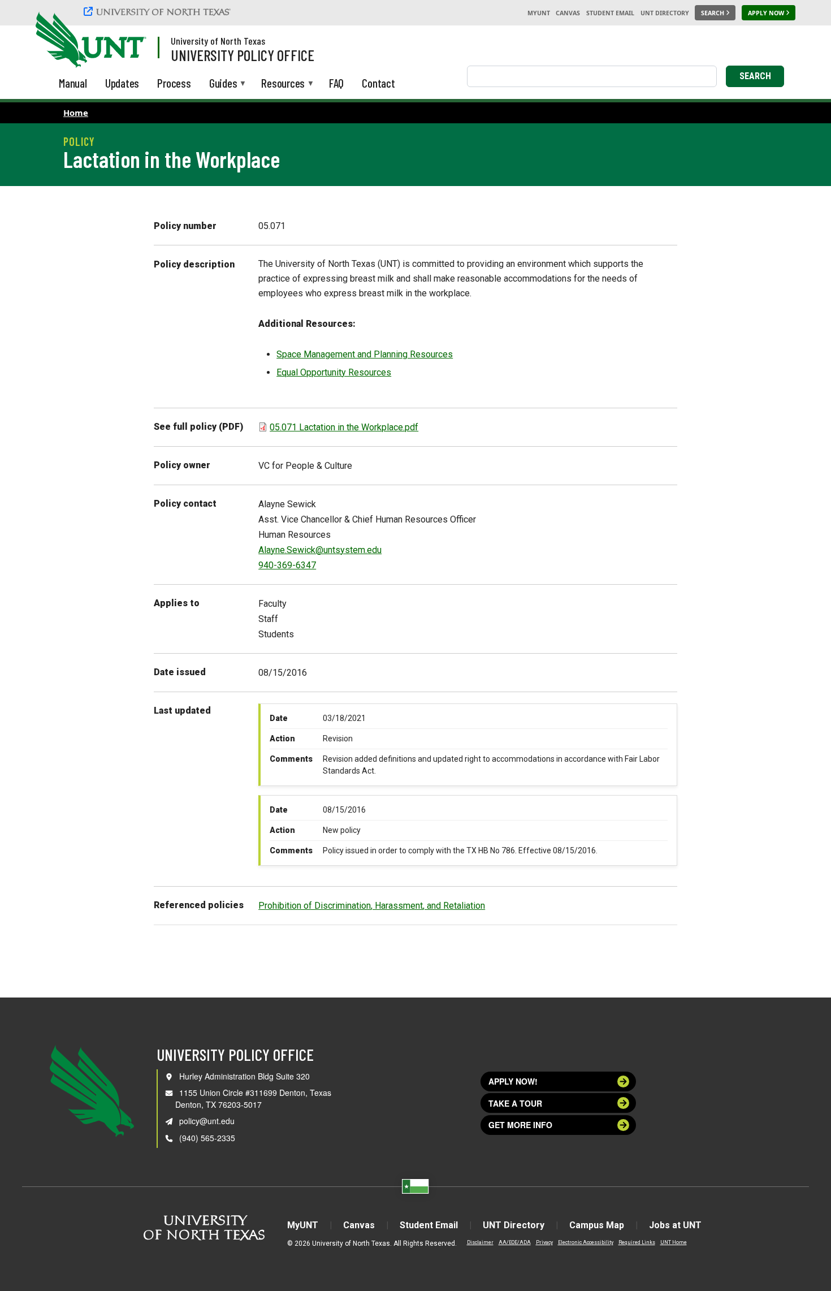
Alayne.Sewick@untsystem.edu (320, 550)
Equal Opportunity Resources (333, 372)
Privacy (544, 1242)
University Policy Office (242, 55)
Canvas (568, 13)
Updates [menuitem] (122, 83)
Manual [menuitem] (73, 83)
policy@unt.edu (207, 1120)
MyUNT (538, 13)
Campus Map (596, 1225)
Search (755, 76)
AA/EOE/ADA (515, 1242)
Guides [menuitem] (223, 84)
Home (75, 112)
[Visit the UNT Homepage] (129, 40)
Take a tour (515, 1103)
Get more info (520, 1124)
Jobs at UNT (675, 1225)
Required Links (636, 1242)
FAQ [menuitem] (336, 83)
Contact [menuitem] (378, 83)
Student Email (610, 13)
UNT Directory (664, 13)
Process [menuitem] (174, 83)
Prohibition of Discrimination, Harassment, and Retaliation (371, 905)
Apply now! (513, 1081)
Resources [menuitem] (283, 84)
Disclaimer (480, 1242)
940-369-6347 (287, 565)
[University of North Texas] (159, 11)
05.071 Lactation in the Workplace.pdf (344, 427)
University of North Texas (218, 40)
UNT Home (673, 1242)
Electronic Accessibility (585, 1242)
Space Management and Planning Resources (364, 354)
